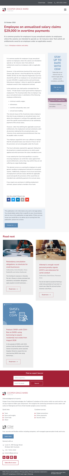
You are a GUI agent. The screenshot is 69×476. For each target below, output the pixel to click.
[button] (9, 200)
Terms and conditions (12, 472)
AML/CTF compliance (9, 474)
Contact (50, 3)
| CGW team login (21, 474)
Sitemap (30, 474)
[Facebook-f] (7, 457)
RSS (4, 472)
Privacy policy (24, 472)
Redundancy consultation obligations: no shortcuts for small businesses (17, 264)
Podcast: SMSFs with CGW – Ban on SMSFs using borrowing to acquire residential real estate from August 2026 (17, 334)
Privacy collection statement (37, 472)
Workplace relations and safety (18, 45)
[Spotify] (11, 457)
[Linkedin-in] (4, 457)
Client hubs (41, 3)
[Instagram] (15, 457)
